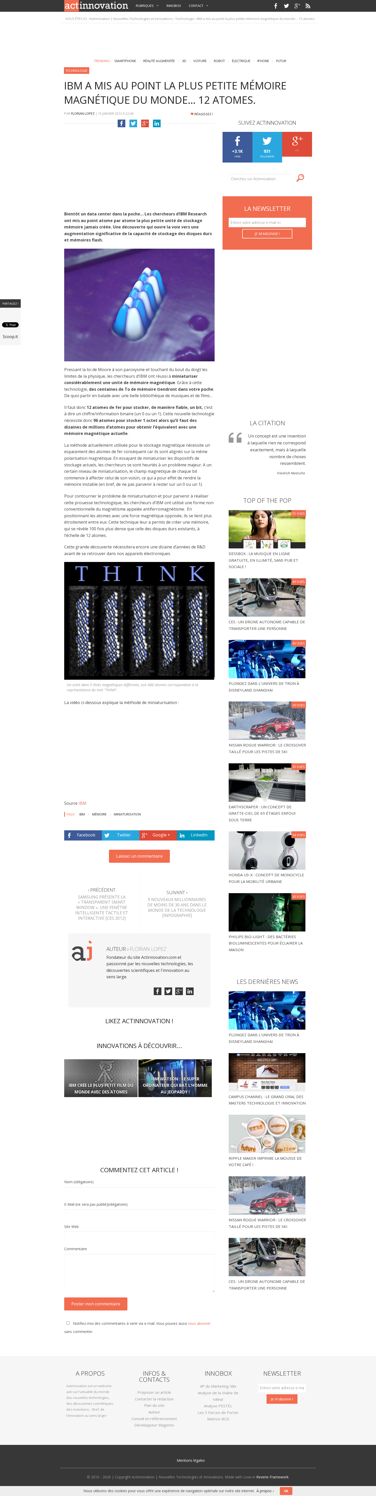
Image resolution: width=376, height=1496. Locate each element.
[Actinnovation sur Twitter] (286, 6)
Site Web (71, 1226)
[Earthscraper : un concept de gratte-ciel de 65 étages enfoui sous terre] (268, 782)
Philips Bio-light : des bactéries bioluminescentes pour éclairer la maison (266, 943)
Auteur (154, 1411)
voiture (200, 61)
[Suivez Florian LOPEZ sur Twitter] (168, 991)
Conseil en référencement (154, 1418)
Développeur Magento (154, 1425)
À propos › (265, 1490)
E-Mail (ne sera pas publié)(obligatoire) (96, 1204)
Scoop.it (10, 336)
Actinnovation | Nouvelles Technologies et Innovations (131, 18)
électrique (241, 61)
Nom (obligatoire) (79, 1181)
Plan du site (154, 1405)
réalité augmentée (159, 61)
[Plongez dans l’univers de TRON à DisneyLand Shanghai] (268, 658)
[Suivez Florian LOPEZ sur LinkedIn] (190, 991)
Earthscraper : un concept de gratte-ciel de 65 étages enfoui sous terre (262, 813)
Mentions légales (191, 1460)
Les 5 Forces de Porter (218, 1412)
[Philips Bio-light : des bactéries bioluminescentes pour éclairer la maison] (268, 911)
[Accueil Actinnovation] (96, 5)
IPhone (263, 61)
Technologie (184, 18)
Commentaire (75, 1248)
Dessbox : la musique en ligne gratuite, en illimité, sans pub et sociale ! (263, 560)
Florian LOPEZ (83, 113)
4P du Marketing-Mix (218, 1386)
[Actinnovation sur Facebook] (276, 6)
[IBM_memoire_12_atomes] (139, 305)
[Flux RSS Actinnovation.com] (308, 6)
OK (286, 1491)
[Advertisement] (188, 38)
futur (281, 61)
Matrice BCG (218, 1418)
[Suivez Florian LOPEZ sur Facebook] (157, 991)
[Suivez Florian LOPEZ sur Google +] (179, 991)
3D (184, 61)
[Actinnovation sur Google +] (297, 6)
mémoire (99, 814)
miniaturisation (127, 814)
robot (219, 61)
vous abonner (199, 1323)
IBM (82, 803)
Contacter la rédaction (154, 1398)
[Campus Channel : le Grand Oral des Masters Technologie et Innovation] (267, 1071)
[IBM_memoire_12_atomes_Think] (139, 621)
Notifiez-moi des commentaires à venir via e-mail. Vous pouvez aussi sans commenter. (137, 1327)
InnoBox (174, 5)
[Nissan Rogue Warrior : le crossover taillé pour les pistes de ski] (268, 720)
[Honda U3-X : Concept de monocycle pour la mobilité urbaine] (268, 850)
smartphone (125, 61)
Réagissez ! (203, 114)
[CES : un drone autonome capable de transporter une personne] (268, 597)
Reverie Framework (272, 1477)
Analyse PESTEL (218, 1405)
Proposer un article (154, 1392)
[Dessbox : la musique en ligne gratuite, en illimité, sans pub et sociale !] (268, 528)
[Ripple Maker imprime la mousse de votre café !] (267, 1133)
